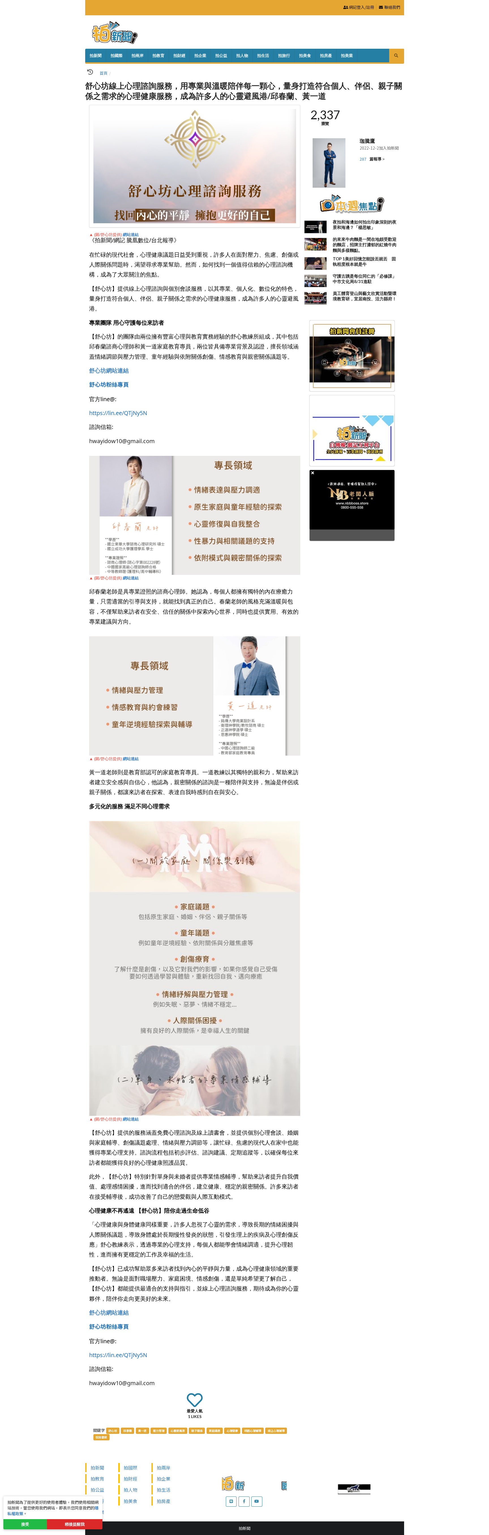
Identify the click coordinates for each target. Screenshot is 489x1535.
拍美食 (305, 55)
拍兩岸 (137, 55)
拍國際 (117, 55)
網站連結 (131, 234)
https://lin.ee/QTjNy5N (118, 413)
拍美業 (347, 55)
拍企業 (200, 55)
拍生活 (263, 55)
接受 (25, 1524)
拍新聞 (96, 55)
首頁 (104, 73)
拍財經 (179, 55)
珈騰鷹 (367, 141)
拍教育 (158, 55)
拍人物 (242, 55)
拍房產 (326, 55)
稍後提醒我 (75, 1524)
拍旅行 (284, 55)
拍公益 (221, 55)
